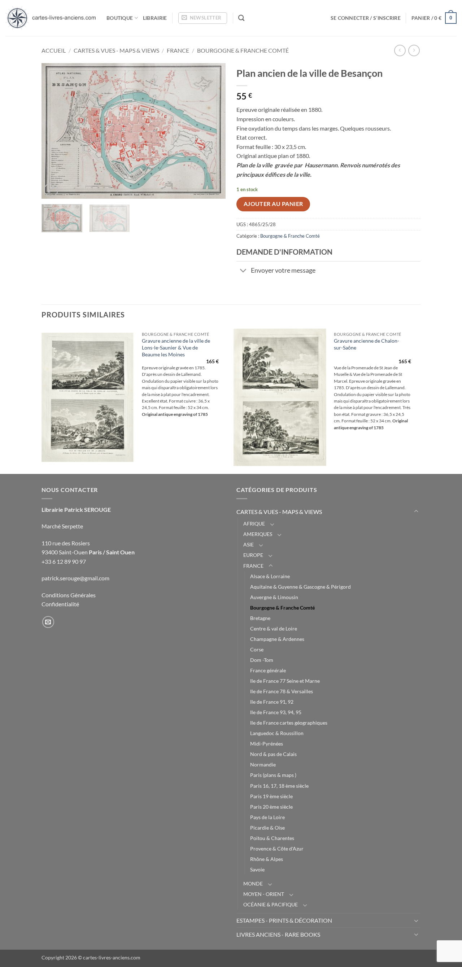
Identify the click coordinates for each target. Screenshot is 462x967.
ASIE (248, 544)
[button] (202, 18)
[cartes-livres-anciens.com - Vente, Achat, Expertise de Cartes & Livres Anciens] (50, 18)
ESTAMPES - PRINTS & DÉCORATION (284, 920)
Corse (256, 649)
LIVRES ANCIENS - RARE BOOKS (278, 934)
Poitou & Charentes (272, 838)
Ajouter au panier (273, 204)
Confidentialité (60, 604)
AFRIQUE (254, 523)
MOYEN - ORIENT (263, 894)
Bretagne (260, 618)
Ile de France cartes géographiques (288, 723)
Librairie (155, 18)
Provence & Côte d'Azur (277, 848)
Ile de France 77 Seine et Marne (285, 681)
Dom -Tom (261, 660)
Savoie (257, 869)
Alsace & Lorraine (270, 576)
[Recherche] (241, 18)
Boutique (119, 18)
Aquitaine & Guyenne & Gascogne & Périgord (300, 587)
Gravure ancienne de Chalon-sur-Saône (366, 344)
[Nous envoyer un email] (48, 622)
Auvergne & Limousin (274, 597)
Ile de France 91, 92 (271, 702)
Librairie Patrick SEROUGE (76, 509)
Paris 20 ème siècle (271, 807)
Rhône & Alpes (266, 859)
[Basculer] (243, 271)
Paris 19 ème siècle (271, 796)
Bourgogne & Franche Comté (243, 50)
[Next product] (399, 50)
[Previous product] (413, 50)
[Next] (212, 130)
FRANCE (178, 50)
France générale (268, 670)
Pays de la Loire (267, 817)
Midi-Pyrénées (266, 743)
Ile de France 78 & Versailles (281, 691)
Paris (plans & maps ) (273, 775)
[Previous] (54, 130)
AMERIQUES (257, 534)
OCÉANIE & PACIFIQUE (270, 904)
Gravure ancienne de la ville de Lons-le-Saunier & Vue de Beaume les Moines (176, 347)
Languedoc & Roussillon (277, 733)
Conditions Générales (69, 595)
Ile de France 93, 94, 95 (275, 712)
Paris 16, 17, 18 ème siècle (279, 786)
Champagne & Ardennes (277, 639)
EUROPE (253, 555)
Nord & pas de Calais (273, 754)
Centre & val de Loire (273, 628)
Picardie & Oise (267, 828)
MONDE (253, 883)
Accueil (54, 50)
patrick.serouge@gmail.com (75, 578)
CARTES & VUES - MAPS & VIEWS (116, 50)
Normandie (263, 764)
